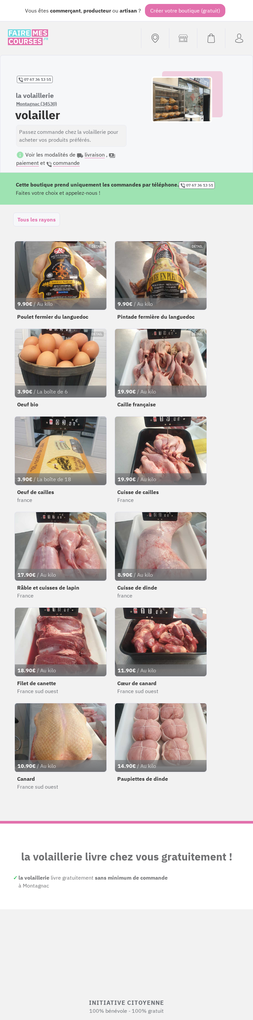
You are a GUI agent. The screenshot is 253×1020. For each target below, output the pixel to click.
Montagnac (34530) (36, 104)
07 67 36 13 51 (37, 79)
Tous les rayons (36, 219)
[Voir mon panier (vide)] (211, 38)
